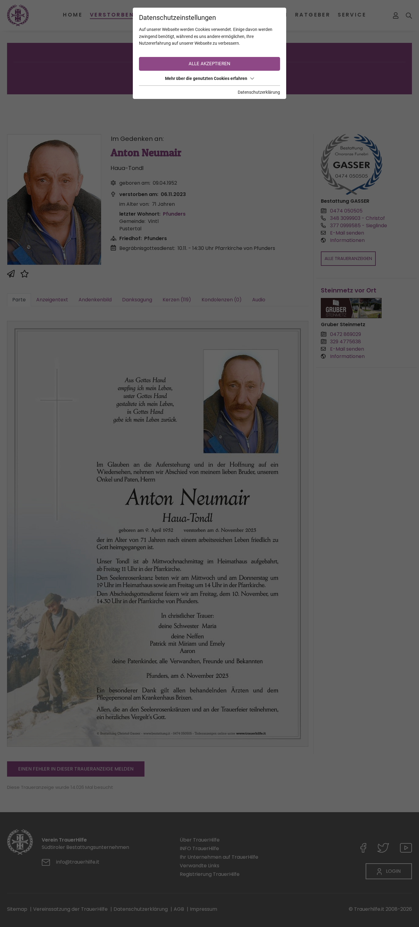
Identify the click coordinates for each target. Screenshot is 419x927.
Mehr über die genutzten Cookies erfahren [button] (206, 78)
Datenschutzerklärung (259, 92)
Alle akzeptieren (209, 63)
